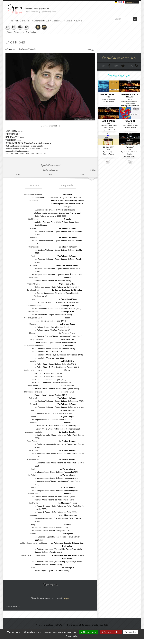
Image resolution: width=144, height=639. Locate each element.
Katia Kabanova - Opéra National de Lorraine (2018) (55, 342)
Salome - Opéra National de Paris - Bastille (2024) (54, 499)
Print (89, 49)
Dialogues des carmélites (67, 265)
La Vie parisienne (67, 469)
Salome (67, 277)
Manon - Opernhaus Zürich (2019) (48, 373)
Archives (92, 170)
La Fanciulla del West (67, 299)
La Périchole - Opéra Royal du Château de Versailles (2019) (58, 354)
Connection (38, 27)
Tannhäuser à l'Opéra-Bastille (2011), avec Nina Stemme (57, 197)
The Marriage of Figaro (67, 502)
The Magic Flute (67, 305)
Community (44, 27)
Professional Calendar (27, 49)
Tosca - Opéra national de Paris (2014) (50, 320)
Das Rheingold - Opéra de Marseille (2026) (51, 570)
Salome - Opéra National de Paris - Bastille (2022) (54, 496)
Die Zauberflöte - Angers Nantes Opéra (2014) (53, 314)
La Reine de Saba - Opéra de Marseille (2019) (53, 413)
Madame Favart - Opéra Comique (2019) (50, 394)
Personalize (131, 632)
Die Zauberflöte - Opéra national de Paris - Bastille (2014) (57, 308)
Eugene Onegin (67, 416)
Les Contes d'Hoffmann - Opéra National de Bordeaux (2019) (59, 401)
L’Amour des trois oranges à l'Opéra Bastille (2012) (54, 209)
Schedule (14, 27)
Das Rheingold (67, 567)
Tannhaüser (67, 194)
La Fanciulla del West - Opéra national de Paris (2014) (56, 302)
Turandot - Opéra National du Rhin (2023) (51, 527)
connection (130, 2)
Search (26, 27)
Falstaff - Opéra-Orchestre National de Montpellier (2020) (57, 425)
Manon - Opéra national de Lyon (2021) (50, 379)
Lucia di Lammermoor (67, 515)
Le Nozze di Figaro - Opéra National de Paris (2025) (55, 512)
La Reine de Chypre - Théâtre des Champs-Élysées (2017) (58, 336)
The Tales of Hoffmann (67, 228)
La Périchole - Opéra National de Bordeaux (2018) (54, 348)
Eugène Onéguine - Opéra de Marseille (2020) (53, 419)
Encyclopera (19, 32)
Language (8, 27)
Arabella (67, 219)
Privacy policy (72, 636)
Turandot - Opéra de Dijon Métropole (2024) (51, 530)
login (66, 598)
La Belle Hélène (67, 361)
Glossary (20, 27)
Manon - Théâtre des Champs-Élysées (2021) (52, 382)
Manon (67, 370)
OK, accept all (90, 632)
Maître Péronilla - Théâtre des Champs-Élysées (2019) (56, 388)
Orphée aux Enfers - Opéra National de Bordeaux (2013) (57, 286)
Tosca (67, 317)
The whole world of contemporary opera (40, 11)
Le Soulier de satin (67, 431)
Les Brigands (67, 533)
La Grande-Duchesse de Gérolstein (67, 290)
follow (130, 66)
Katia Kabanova (67, 339)
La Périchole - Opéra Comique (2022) (49, 357)
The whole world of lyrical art (37, 8)
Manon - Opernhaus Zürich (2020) (48, 376)
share (103, 66)
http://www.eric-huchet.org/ (39, 142)
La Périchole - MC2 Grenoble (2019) (49, 351)
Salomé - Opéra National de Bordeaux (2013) (52, 280)
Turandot (67, 524)
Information (10, 49)
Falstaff (67, 422)
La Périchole (67, 345)
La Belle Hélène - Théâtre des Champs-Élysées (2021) (56, 367)
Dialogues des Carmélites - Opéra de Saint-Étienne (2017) (58, 274)
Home (9, 32)
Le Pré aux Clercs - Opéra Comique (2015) (51, 327)
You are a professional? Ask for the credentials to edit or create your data (72, 625)
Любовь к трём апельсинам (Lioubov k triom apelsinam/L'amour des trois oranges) (67, 203)
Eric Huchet (31, 32)
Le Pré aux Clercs (67, 324)
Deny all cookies (111, 632)
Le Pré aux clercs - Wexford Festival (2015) (52, 330)
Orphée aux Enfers (67, 283)
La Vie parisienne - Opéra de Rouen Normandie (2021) (56, 472)
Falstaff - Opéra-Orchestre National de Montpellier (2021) (57, 428)
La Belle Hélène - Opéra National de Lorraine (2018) (55, 364)
